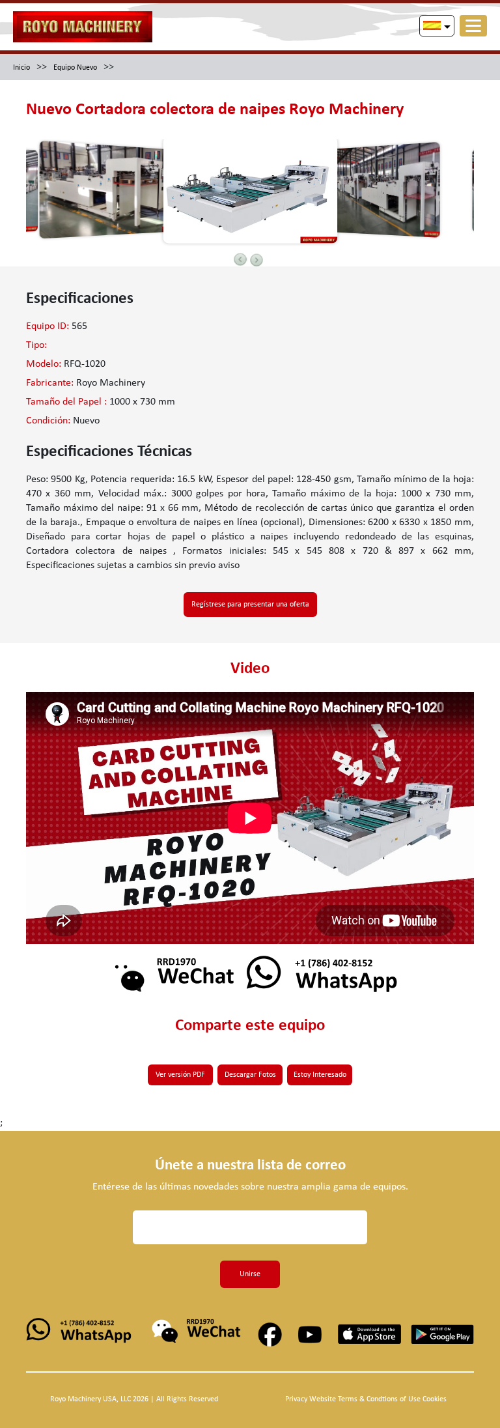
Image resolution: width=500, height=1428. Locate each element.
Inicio (21, 68)
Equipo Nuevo (75, 68)
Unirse (250, 1274)
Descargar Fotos (250, 1075)
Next (256, 259)
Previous (240, 259)
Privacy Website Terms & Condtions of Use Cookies (366, 1399)
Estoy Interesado (320, 1075)
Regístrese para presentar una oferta (250, 604)
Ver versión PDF (180, 1075)
